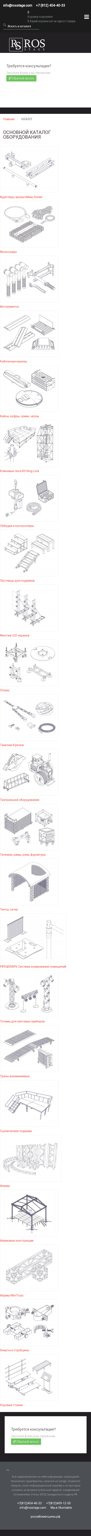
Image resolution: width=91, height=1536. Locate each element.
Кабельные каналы (13, 361)
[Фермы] (30, 1158)
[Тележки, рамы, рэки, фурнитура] (29, 826)
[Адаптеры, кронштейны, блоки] (29, 169)
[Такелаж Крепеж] (29, 717)
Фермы (5, 1185)
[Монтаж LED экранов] (29, 607)
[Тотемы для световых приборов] (29, 993)
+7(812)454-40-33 (29, 1503)
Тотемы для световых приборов (22, 1021)
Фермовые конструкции (16, 1240)
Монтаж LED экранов (14, 635)
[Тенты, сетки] (29, 881)
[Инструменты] (29, 278)
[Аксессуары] (29, 224)
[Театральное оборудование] (29, 772)
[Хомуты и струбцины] (29, 1322)
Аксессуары (8, 251)
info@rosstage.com (17, 5)
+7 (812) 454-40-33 (50, 5)
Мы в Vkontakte (61, 1507)
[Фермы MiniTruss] (29, 1267)
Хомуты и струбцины (14, 1350)
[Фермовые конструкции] (29, 1212)
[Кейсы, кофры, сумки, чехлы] (29, 388)
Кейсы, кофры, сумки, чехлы (19, 416)
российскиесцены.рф (45, 1516)
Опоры (4, 690)
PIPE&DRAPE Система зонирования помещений (33, 966)
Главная (8, 119)
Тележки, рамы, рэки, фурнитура (23, 854)
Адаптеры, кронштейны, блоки (21, 197)
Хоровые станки (11, 1405)
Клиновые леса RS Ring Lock (19, 471)
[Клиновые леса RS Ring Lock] (29, 443)
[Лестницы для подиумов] (29, 552)
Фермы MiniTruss (11, 1295)
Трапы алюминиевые (15, 1076)
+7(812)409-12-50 (58, 1503)
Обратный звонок (22, 78)
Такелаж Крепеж (12, 745)
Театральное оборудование (19, 800)
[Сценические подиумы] (29, 1103)
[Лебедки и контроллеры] (29, 498)
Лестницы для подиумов (17, 580)
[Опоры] (29, 662)
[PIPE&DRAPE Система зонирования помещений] (33, 937)
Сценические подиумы (16, 1131)
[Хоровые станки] (29, 1377)
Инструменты (9, 306)
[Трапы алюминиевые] (29, 1048)
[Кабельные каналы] (29, 333)
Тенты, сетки (9, 909)
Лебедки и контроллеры (17, 526)
